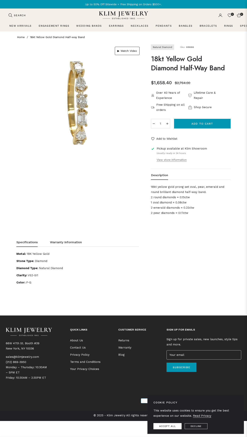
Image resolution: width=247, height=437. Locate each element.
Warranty (124, 347)
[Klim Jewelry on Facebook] (167, 379)
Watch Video (127, 50)
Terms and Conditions (85, 362)
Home (21, 37)
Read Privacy (202, 415)
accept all (167, 426)
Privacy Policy (80, 354)
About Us (76, 340)
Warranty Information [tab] (66, 242)
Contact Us (78, 347)
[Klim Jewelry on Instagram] (173, 379)
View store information (172, 159)
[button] (17, 15)
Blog (121, 354)
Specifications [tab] (27, 242)
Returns (123, 340)
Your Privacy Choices (84, 369)
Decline (196, 426)
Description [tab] (159, 175)
